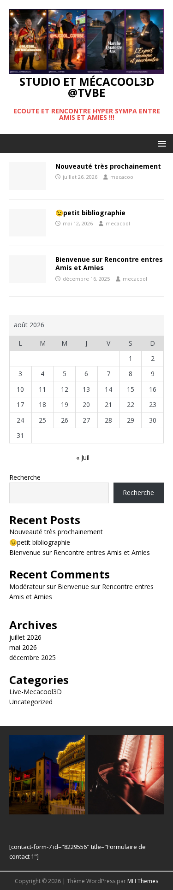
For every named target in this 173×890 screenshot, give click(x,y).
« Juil (82, 457)
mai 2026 (23, 647)
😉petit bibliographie (90, 212)
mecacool (122, 176)
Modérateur (27, 586)
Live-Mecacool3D (35, 691)
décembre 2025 (32, 657)
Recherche (25, 477)
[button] (160, 143)
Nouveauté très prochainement (108, 166)
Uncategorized (31, 701)
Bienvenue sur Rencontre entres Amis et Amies (109, 263)
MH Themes (142, 881)
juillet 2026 (25, 637)
